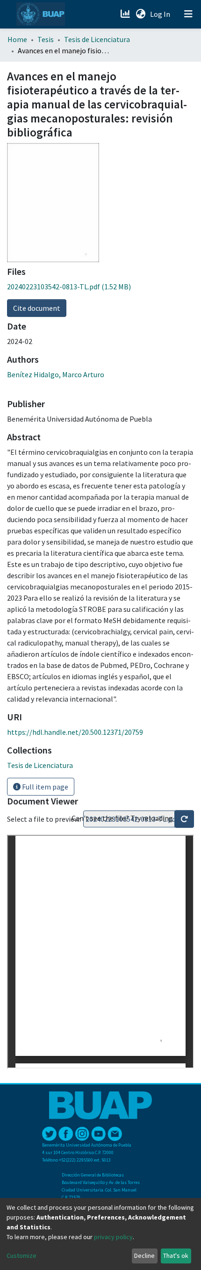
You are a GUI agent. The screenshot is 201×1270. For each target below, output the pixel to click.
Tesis (45, 39)
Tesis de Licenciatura (97, 39)
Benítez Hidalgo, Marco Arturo (55, 374)
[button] (140, 14)
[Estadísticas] (126, 14)
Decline (144, 1255)
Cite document (36, 308)
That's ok (175, 1255)
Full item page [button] (44, 786)
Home (17, 39)
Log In (161, 14)
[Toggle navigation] (188, 14)
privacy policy (113, 1237)
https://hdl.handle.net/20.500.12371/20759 (75, 732)
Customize (21, 1255)
